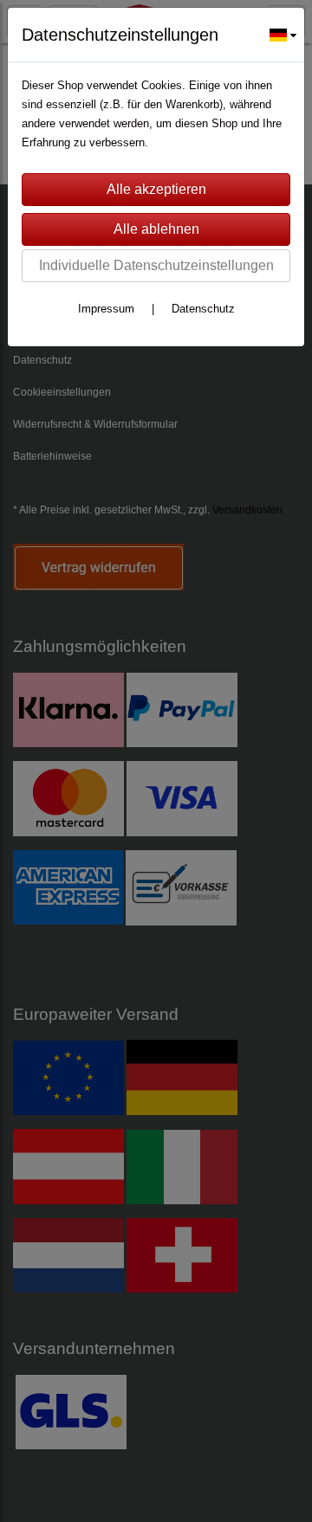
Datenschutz (203, 308)
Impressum (106, 308)
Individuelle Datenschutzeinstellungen (156, 265)
